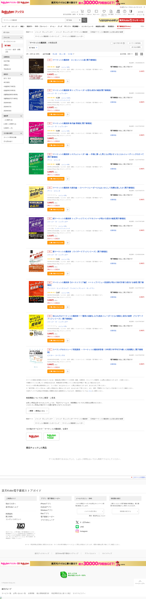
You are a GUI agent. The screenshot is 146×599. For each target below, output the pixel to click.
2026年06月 (7, 111)
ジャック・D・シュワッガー (57, 93)
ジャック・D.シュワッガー (44, 32)
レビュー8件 (65, 67)
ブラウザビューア (47, 520)
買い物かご (82, 14)
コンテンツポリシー (13, 519)
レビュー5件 (65, 131)
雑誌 (22, 26)
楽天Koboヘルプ (12, 507)
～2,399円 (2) (8, 120)
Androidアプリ (46, 507)
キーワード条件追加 (135, 43)
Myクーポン (96, 14)
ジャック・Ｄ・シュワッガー (57, 222)
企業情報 (31, 593)
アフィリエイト (90, 553)
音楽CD (29, 26)
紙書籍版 (113, 71)
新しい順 (62, 54)
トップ (4, 26)
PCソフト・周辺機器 (71, 26)
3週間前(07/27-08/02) (11, 98)
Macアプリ (45, 513)
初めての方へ (11, 504)
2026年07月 (7, 107)
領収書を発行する (125, 511)
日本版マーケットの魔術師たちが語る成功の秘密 (106, 32)
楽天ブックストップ (42, 553)
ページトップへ (140, 583)
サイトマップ (107, 553)
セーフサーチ (117, 43)
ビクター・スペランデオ (56, 355)
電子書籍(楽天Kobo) (123, 26)
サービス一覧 (140, 14)
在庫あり (7, 65)
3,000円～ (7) (8, 128)
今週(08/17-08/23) (9, 86)
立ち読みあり (8, 141)
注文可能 (7, 61)
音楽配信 (111, 26)
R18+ (142, 26)
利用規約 (9, 514)
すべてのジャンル (10, 41)
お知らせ (89, 14)
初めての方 (131, 14)
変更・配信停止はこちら (96, 516)
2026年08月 (7, 103)
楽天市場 (140, 12)
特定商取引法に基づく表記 (61, 593)
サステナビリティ (79, 593)
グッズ (60, 26)
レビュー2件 (62, 195)
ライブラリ (118, 14)
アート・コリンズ (53, 160)
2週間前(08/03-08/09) (11, 94)
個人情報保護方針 (42, 593)
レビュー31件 (66, 98)
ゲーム (52, 26)
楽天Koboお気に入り (104, 15)
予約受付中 (7, 69)
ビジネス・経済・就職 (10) (12, 51)
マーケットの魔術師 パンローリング (47, 36)
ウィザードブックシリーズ (62, 100)
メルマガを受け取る (90, 511)
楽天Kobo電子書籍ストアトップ (66, 553)
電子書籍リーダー (47, 517)
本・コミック (12, 26)
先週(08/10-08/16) (9, 90)
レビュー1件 (62, 326)
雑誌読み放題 (100, 26)
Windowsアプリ (47, 510)
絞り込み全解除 (136, 47)
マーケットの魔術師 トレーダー (72, 36)
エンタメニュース (87, 26)
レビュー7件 (65, 259)
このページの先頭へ (139, 477)
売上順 (55, 54)
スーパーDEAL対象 (10, 137)
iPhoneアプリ (46, 504)
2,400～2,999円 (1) (10, 124)
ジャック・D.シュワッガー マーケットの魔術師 (71, 32)
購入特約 (9, 516)
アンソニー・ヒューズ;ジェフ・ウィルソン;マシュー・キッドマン (71, 288)
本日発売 (7, 82)
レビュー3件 (65, 164)
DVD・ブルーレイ (41, 26)
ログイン (74, 12)
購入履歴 (110, 14)
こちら (90, 391)
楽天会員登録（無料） (70, 14)
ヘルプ (124, 14)
